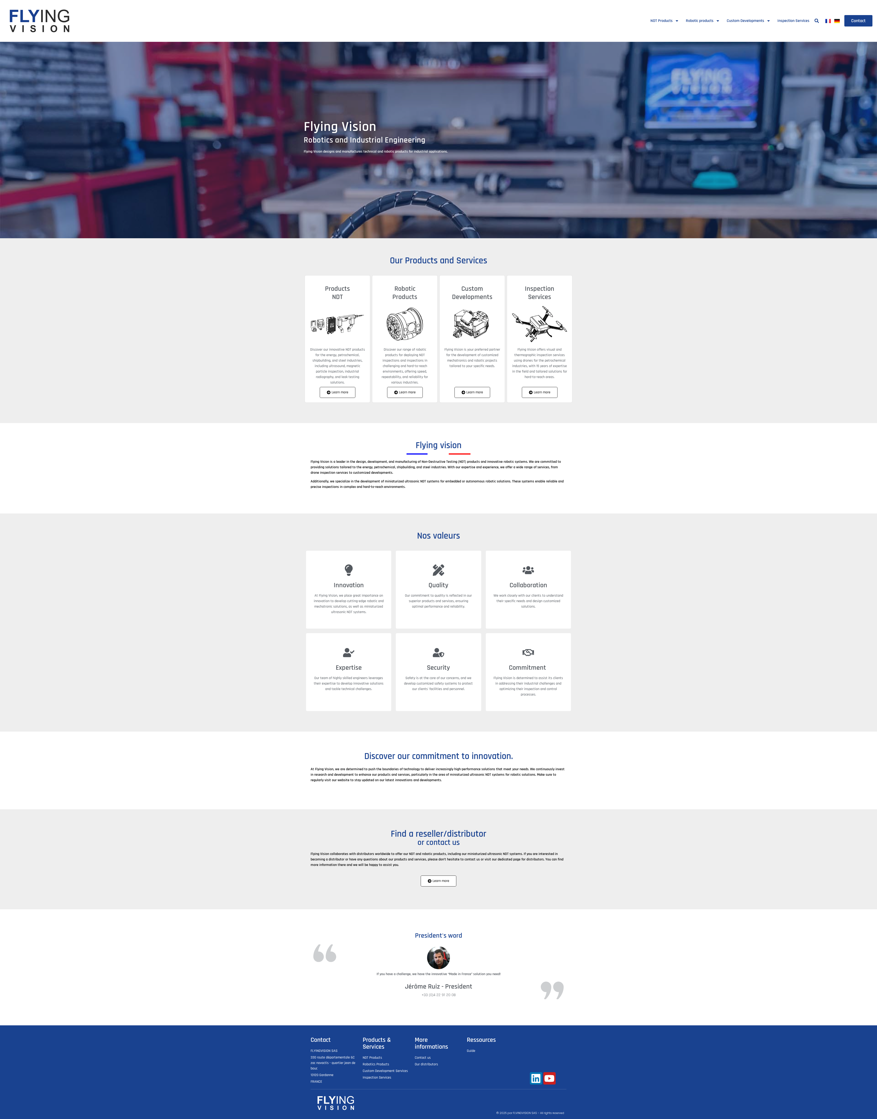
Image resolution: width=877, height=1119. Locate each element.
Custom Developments (745, 20)
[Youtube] (549, 1078)
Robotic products (699, 20)
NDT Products (661, 20)
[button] (817, 21)
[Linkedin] (536, 1078)
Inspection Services (793, 20)
